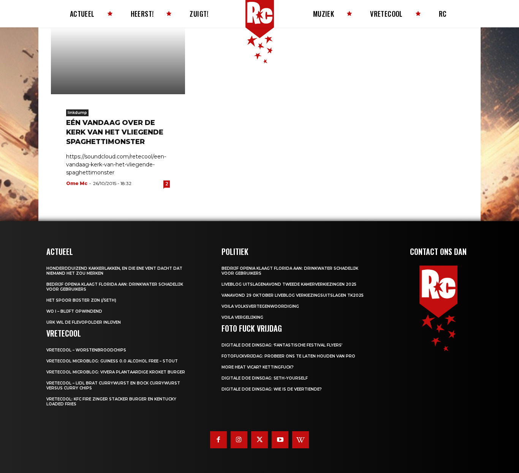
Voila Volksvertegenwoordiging (260, 306)
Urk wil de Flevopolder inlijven (83, 322)
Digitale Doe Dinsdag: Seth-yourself (265, 378)
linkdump (77, 112)
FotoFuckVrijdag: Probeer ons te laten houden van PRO (288, 356)
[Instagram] (239, 439)
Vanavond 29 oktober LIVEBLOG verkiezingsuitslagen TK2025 (293, 295)
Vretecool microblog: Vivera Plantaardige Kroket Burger (115, 372)
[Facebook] (218, 439)
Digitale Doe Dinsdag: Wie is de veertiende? (272, 389)
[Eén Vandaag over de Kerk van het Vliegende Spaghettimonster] (118, 60)
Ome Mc (76, 183)
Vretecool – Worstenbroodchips (86, 350)
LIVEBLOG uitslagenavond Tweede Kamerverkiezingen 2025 (289, 284)
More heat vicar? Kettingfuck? (258, 367)
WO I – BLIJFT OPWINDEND (74, 311)
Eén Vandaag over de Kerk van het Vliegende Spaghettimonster (114, 132)
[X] (259, 439)
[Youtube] (280, 439)
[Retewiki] (300, 439)
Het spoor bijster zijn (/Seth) (81, 300)
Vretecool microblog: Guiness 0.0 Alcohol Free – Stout (112, 361)
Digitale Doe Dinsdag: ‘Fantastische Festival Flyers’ (282, 345)
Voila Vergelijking (242, 317)
